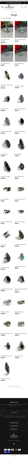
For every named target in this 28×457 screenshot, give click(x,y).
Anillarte (9, 7)
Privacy (11, 416)
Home (12, 11)
